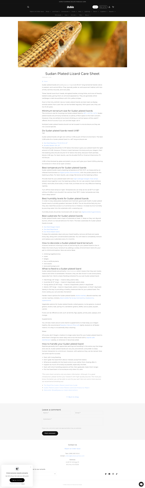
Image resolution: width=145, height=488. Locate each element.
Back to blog (73, 397)
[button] (28, 7)
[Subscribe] (55, 474)
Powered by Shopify (77, 484)
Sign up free (103, 7)
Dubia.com (69, 484)
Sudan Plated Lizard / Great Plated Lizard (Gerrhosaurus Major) (66, 387)
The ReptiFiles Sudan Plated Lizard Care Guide (60, 385)
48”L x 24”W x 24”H (90, 113)
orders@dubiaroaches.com (74, 456)
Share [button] (46, 81)
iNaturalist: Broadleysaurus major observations (61, 390)
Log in (95, 7)
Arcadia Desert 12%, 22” (52, 145)
